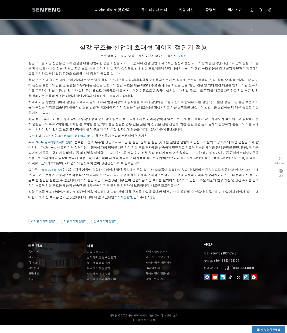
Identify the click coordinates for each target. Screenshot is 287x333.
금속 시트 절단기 (97, 251)
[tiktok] (230, 277)
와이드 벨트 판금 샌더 (158, 273)
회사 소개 (235, 10)
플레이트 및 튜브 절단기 (101, 257)
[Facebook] (207, 277)
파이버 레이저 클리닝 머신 (103, 279)
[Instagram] (246, 277)
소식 (31, 278)
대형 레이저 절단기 (50, 169)
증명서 (210, 10)
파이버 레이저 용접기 (100, 273)
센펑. (153, 197)
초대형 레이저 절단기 (44, 221)
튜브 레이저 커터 (154, 10)
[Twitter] (238, 277)
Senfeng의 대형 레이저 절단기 (76, 135)
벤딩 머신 (186, 10)
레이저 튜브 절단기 (98, 262)
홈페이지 (33, 251)
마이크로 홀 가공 (155, 278)
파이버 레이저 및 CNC (112, 10)
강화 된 (182, 55)
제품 (31, 257)
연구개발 (33, 273)
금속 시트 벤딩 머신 (157, 257)
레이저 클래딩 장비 (156, 251)
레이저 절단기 (123, 197)
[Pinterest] (254, 277)
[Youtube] (215, 277)
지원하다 (33, 267)
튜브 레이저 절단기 (98, 268)
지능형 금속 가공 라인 (158, 262)
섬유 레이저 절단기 (105, 221)
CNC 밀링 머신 (154, 267)
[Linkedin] (223, 277)
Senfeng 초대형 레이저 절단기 (54, 142)
